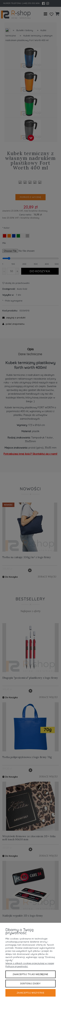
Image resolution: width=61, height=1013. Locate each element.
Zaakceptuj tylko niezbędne (30, 974)
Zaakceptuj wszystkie (30, 993)
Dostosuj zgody (30, 983)
